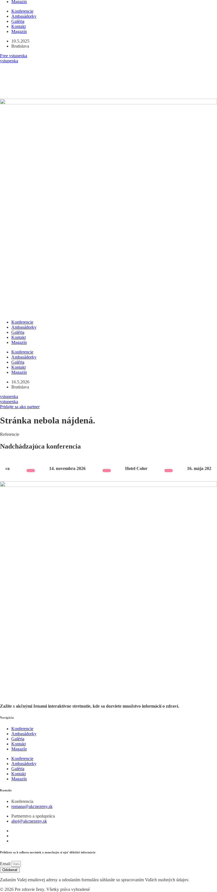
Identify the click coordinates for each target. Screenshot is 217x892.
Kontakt (18, 26)
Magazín (19, 31)
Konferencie (22, 11)
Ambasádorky (23, 16)
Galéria (17, 21)
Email (6, 863)
